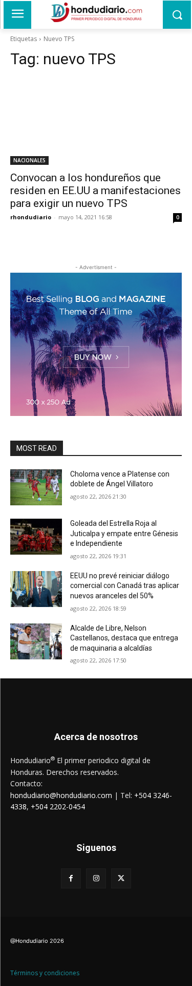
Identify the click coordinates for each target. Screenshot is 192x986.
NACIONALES (29, 160)
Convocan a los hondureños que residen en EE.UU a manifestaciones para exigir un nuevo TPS (95, 191)
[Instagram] (96, 878)
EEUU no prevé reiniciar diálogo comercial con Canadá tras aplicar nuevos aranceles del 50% (124, 586)
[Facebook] (71, 878)
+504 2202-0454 (58, 806)
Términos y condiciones (44, 973)
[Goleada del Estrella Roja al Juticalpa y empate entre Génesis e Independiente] (36, 537)
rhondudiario (30, 217)
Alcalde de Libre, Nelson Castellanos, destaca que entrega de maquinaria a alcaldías (124, 638)
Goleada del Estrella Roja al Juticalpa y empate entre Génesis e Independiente (124, 533)
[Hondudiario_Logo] (96, 12)
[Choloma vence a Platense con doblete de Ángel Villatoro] (36, 487)
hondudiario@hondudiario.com (61, 795)
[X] (121, 878)
